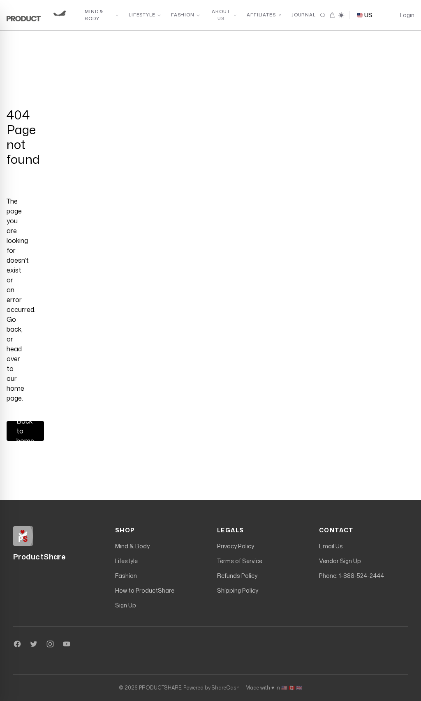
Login (407, 15)
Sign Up (125, 605)
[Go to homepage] (39, 15)
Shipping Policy (237, 590)
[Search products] (323, 15)
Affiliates (261, 14)
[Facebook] (17, 644)
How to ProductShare (144, 590)
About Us (221, 15)
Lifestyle (142, 14)
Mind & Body (94, 15)
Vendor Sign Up (340, 561)
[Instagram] (50, 644)
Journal (303, 14)
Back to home (25, 431)
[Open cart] (332, 15)
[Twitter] (34, 644)
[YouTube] (66, 644)
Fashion (182, 14)
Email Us (331, 546)
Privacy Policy (235, 546)
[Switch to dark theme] (341, 15)
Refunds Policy (237, 576)
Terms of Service (239, 561)
